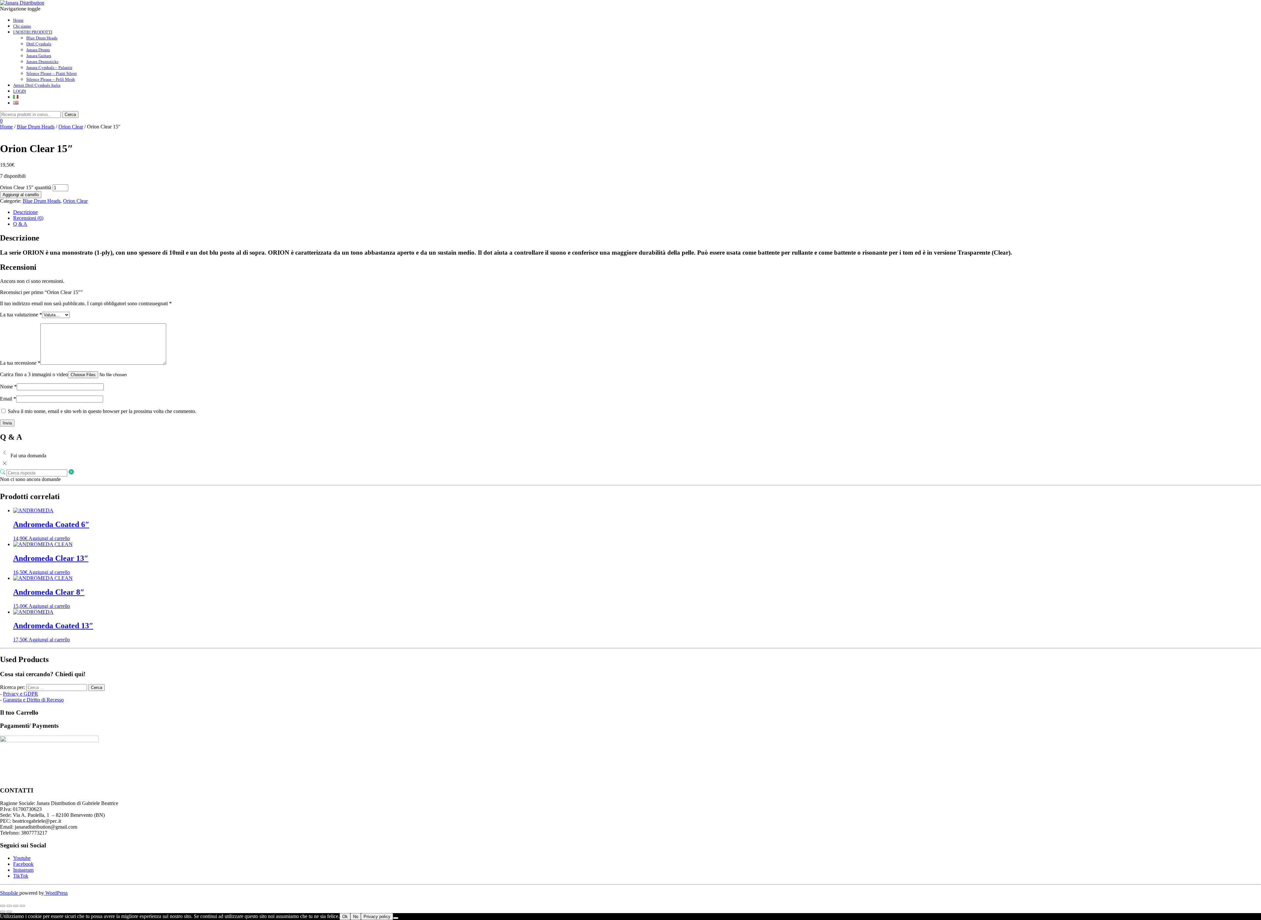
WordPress (56, 893)
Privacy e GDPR (20, 694)
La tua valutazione (21, 314)
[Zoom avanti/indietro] (2, 906)
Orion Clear (70, 126)
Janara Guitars (38, 55)
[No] (395, 918)
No (355, 916)
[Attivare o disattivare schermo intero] (9, 906)
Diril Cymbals (38, 43)
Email (8, 399)
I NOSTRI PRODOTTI (32, 32)
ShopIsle (9, 893)
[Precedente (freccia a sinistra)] (2, 912)
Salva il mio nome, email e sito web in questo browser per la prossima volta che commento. (102, 411)
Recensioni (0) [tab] (28, 218)
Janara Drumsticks (42, 61)
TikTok (20, 876)
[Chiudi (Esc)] (22, 906)
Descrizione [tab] (25, 212)
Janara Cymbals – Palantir (49, 67)
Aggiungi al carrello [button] (49, 538)
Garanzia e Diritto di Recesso (33, 699)
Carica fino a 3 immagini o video (34, 374)
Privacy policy (377, 916)
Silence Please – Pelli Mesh (50, 79)
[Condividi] (15, 906)
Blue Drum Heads (41, 37)
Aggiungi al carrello (21, 194)
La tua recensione (20, 363)
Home (18, 20)
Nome (8, 386)
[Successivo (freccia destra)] (9, 912)
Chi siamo (22, 26)
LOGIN (19, 91)
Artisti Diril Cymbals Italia (36, 85)
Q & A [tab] (20, 224)
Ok (345, 916)
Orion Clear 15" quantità (25, 187)
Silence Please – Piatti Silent (51, 73)
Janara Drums (38, 49)
